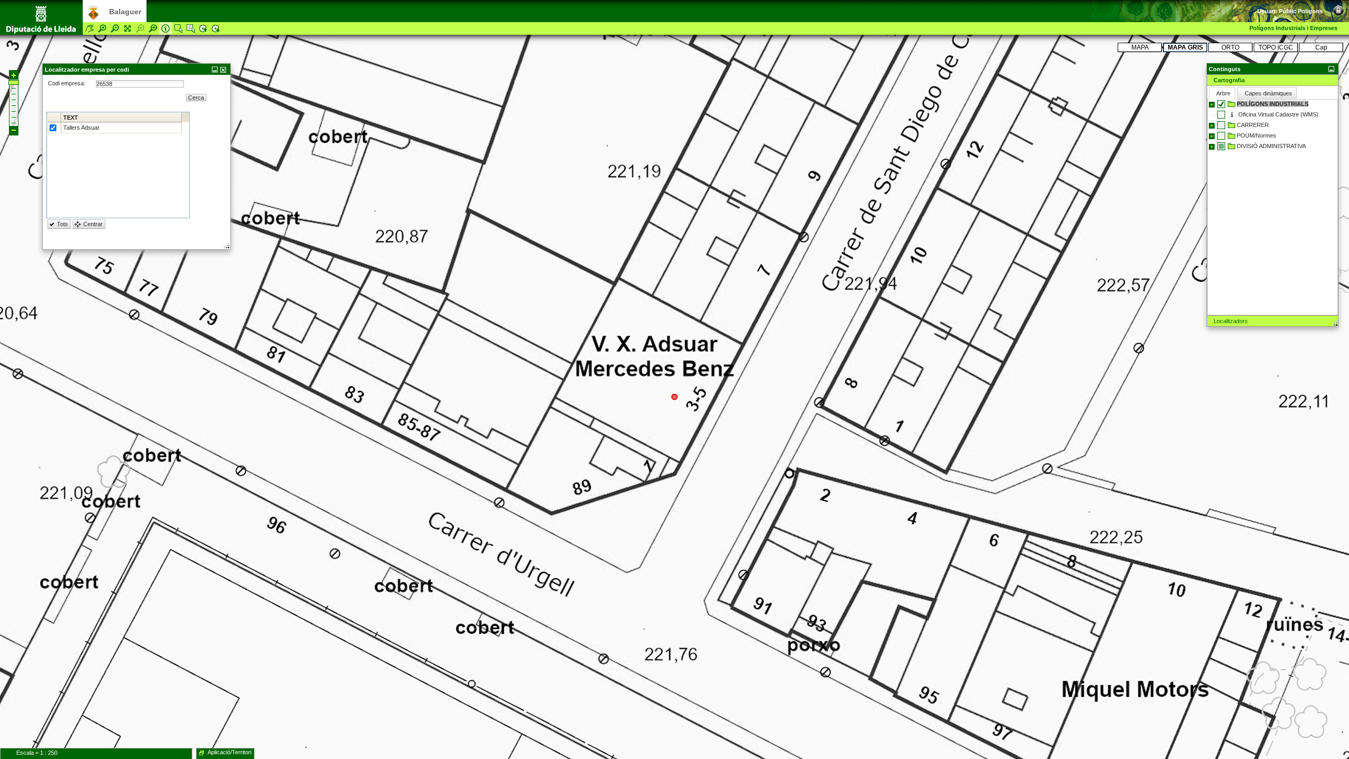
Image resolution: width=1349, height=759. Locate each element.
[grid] (118, 165)
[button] (1272, 68)
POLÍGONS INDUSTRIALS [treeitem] (1272, 104)
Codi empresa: (67, 83)
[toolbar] (1328, 5)
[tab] (1272, 80)
